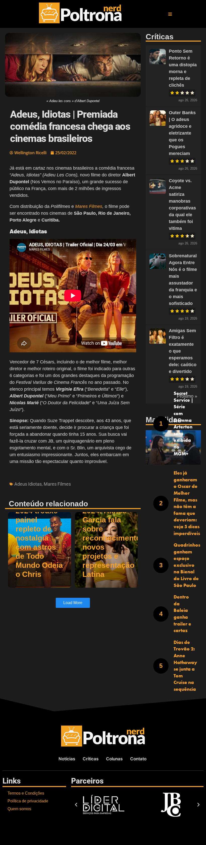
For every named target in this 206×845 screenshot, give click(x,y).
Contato (138, 758)
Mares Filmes (88, 206)
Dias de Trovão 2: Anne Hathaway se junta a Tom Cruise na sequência (185, 665)
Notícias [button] (67, 758)
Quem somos (19, 809)
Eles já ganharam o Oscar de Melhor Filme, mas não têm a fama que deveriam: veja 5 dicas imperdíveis (187, 503)
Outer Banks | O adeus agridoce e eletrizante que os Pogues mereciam (182, 133)
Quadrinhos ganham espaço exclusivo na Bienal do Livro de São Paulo (187, 565)
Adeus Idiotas (28, 484)
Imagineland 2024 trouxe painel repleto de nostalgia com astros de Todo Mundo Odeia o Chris (39, 537)
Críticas (90, 758)
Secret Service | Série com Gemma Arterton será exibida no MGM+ (183, 423)
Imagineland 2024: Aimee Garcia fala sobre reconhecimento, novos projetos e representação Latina (112, 537)
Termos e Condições (26, 793)
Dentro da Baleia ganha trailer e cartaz (182, 614)
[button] (170, 14)
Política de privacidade (28, 801)
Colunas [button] (114, 758)
